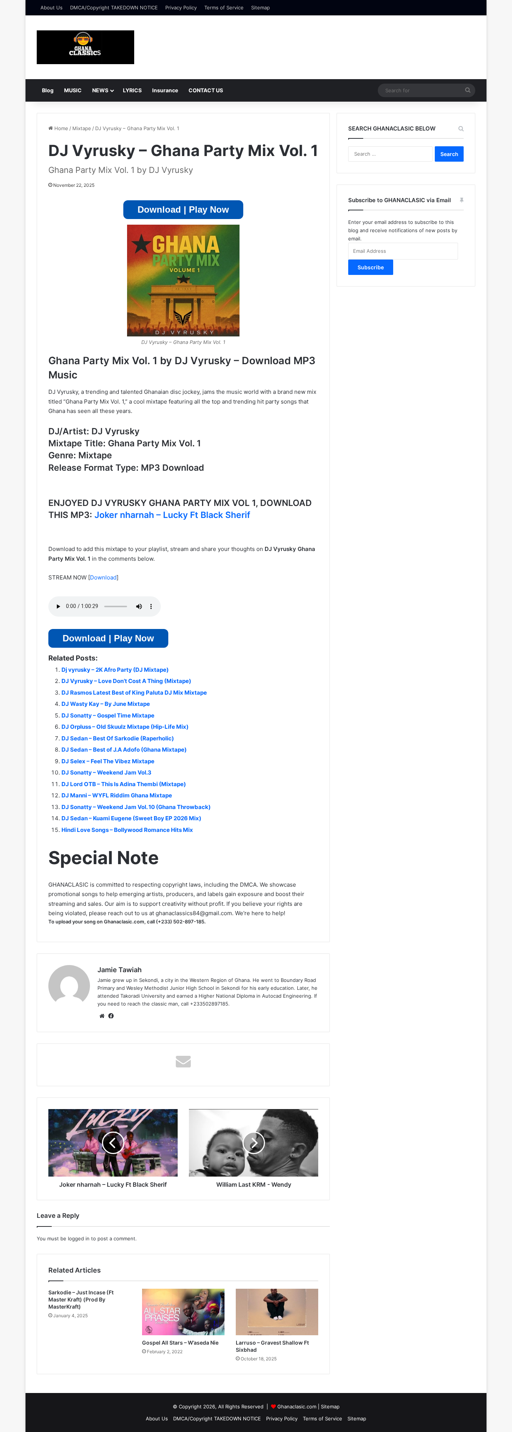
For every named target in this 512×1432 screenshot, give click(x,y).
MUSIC (73, 90)
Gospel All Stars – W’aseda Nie (180, 1342)
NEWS (100, 90)
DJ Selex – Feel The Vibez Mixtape (107, 761)
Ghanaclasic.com (296, 1406)
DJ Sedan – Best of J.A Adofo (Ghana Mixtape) (124, 749)
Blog (48, 90)
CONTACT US (206, 90)
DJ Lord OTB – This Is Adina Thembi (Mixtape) (123, 784)
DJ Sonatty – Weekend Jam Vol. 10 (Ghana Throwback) (136, 807)
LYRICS (132, 90)
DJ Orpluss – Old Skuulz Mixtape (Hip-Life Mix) (125, 726)
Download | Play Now (183, 209)
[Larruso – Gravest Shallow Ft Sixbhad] (277, 1312)
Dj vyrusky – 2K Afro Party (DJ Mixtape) (115, 669)
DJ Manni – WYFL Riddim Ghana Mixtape (116, 795)
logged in (79, 1238)
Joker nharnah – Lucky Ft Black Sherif (172, 515)
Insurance (165, 90)
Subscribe (371, 267)
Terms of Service (224, 8)
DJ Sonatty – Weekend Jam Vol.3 (106, 772)
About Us (51, 8)
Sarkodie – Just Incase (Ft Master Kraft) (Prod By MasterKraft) (81, 1299)
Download (103, 577)
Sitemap (260, 8)
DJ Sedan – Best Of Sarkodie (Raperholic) (117, 738)
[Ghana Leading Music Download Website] (85, 47)
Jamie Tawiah (119, 970)
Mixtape (81, 128)
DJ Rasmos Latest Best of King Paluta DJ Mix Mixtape (134, 692)
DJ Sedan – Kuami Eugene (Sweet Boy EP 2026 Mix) (131, 818)
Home (60, 128)
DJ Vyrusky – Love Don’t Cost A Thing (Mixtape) (126, 680)
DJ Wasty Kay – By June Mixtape (105, 703)
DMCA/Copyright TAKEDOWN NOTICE (114, 8)
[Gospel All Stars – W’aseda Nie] (183, 1312)
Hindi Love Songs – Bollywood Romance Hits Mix (127, 829)
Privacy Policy (181, 8)
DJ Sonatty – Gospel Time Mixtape (107, 715)
